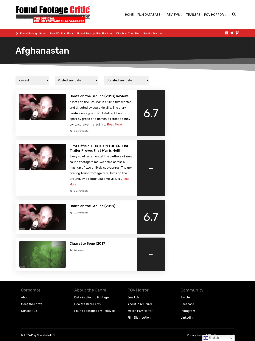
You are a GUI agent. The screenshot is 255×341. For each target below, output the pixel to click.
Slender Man (150, 33)
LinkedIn (187, 317)
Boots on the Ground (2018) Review (99, 96)
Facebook (187, 304)
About (25, 297)
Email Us (133, 297)
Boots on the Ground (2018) (92, 206)
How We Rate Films (62, 33)
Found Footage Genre (33, 33)
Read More (114, 124)
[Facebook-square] (226, 33)
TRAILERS (193, 14)
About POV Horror (140, 304)
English (213, 337)
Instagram (188, 311)
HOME (129, 14)
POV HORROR (214, 14)
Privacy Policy (195, 335)
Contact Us (29, 311)
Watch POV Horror (140, 311)
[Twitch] (237, 33)
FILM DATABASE (148, 14)
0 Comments (81, 131)
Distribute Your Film (127, 33)
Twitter (186, 297)
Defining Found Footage (91, 297)
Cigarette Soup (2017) (88, 243)
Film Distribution (139, 317)
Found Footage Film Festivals (95, 33)
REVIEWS (173, 14)
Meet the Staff (31, 304)
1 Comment (80, 250)
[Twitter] (232, 33)
